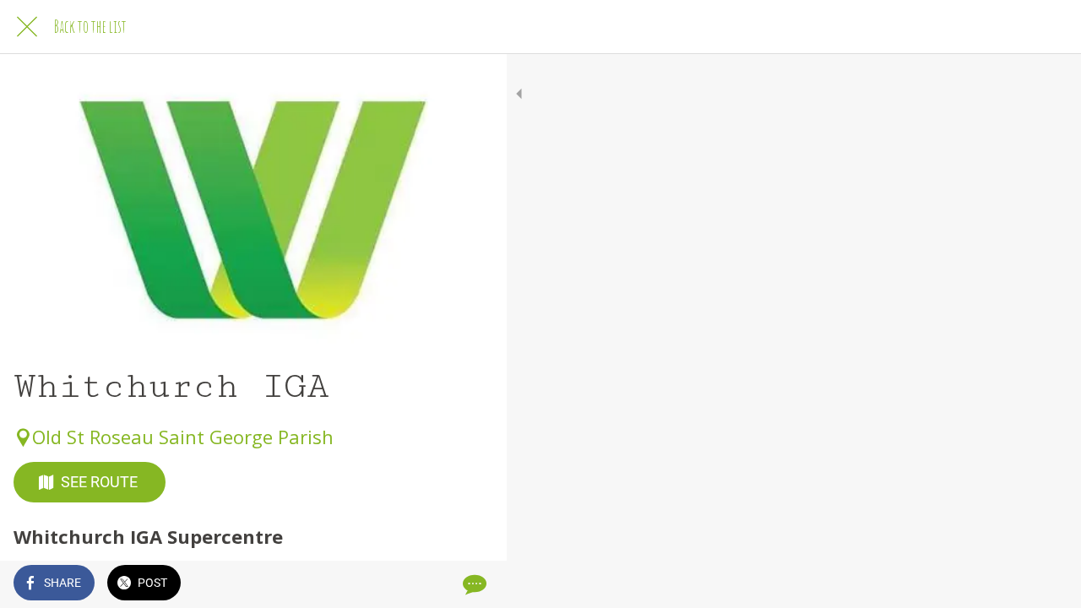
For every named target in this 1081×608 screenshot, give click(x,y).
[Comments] (473, 584)
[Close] (27, 27)
